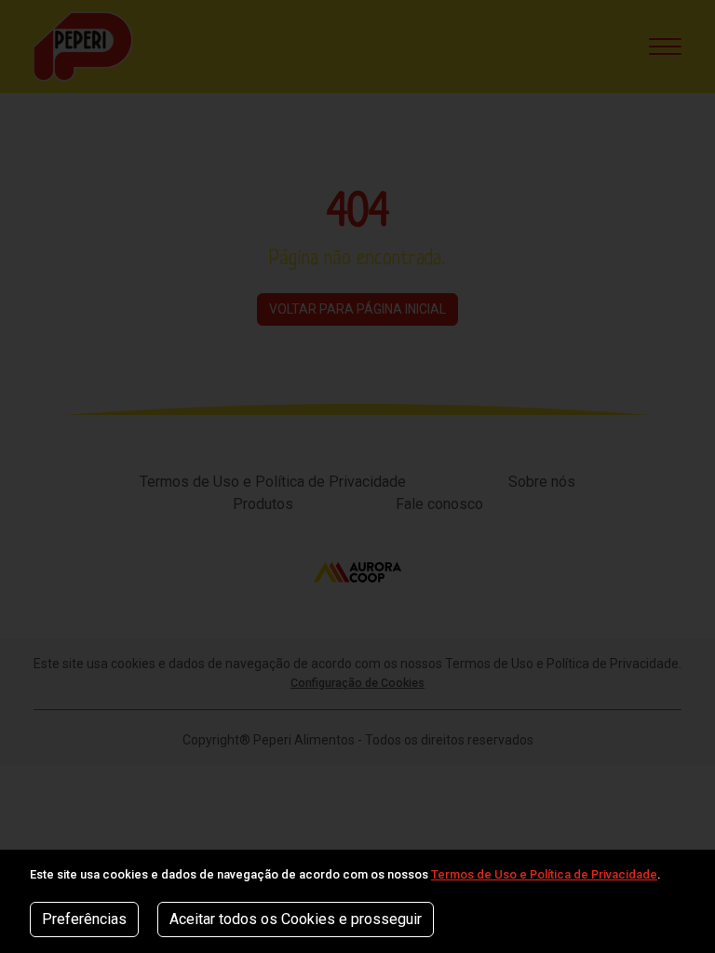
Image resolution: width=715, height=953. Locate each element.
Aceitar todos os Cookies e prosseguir (295, 919)
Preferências (84, 919)
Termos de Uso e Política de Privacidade (544, 874)
